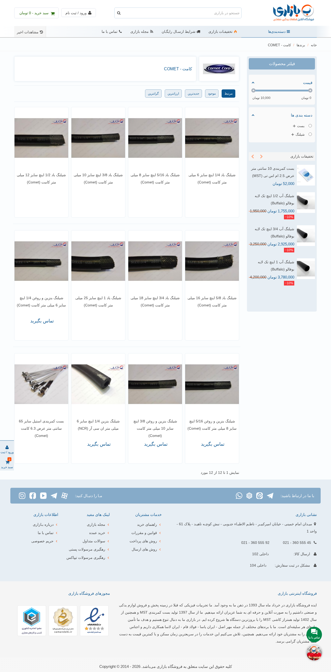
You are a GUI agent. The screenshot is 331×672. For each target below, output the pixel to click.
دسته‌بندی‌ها (276, 32)
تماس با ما (109, 32)
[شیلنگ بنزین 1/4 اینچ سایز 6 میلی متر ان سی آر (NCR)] (98, 384)
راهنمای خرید (147, 524)
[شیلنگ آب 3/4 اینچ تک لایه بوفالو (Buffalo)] (306, 235)
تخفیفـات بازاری (220, 32)
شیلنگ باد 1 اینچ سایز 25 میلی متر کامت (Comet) (98, 301)
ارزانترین (173, 93)
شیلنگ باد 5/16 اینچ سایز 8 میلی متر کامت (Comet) (155, 178)
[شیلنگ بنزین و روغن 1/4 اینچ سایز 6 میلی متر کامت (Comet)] (41, 261)
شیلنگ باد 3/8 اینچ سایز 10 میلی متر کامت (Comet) (98, 178)
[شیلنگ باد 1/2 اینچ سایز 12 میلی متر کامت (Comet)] (41, 138)
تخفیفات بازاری (301, 156)
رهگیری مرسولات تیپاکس (85, 557)
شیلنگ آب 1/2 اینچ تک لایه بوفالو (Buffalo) (274, 199)
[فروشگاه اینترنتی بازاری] (288, 13)
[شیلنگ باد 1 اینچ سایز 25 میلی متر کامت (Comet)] (98, 261)
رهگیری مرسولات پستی (87, 549)
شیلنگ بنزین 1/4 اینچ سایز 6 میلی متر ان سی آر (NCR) (98, 424)
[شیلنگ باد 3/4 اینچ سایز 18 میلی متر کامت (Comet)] (155, 261)
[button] (261, 156)
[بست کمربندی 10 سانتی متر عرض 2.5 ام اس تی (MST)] (306, 175)
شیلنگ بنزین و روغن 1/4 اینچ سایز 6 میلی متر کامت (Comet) (41, 301)
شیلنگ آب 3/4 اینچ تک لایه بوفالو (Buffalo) (274, 232)
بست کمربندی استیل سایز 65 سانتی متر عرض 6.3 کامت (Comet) (41, 428)
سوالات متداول (93, 541)
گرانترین (153, 93)
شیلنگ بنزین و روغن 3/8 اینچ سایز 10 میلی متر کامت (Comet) (155, 428)
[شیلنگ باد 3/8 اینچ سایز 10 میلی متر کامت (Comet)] (98, 138)
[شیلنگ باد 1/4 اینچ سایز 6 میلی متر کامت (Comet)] (212, 138)
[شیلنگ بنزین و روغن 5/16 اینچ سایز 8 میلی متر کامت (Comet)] (212, 384)
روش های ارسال (144, 549)
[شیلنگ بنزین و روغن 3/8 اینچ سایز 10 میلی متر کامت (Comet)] (155, 384)
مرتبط (228, 93)
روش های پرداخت (143, 541)
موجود (212, 93)
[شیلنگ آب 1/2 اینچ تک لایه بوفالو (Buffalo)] (306, 202)
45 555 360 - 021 (297, 542)
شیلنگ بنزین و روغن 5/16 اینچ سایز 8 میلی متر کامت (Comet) (212, 424)
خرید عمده (97, 533)
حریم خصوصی (42, 541)
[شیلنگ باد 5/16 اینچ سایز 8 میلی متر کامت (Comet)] (155, 138)
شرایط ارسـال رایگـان (178, 32)
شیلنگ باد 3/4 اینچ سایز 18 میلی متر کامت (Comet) (155, 301)
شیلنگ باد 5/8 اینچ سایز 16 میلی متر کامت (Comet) (212, 301)
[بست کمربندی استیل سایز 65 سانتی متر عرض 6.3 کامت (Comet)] (41, 384)
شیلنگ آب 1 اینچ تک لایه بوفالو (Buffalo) (276, 265)
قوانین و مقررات (144, 533)
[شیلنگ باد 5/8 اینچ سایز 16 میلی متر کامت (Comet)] (212, 261)
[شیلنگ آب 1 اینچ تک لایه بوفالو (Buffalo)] (306, 268)
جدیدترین (193, 93)
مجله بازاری (139, 32)
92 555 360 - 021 (255, 542)
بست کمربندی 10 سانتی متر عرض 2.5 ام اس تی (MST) (272, 172)
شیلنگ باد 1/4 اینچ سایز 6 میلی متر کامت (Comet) (212, 178)
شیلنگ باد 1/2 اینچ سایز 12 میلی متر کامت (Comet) (41, 178)
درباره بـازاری (43, 524)
